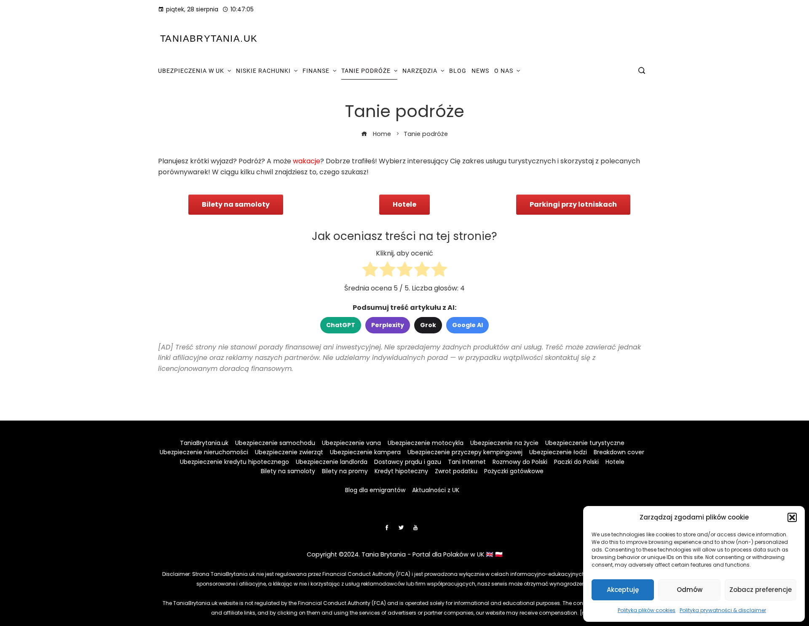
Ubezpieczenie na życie (504, 443)
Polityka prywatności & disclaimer (723, 610)
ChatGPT (340, 325)
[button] (792, 517)
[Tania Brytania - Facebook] (387, 527)
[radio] (370, 270)
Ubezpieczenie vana (351, 443)
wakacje (306, 161)
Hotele (614, 462)
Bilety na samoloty (288, 471)
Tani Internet (467, 462)
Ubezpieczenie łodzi (558, 452)
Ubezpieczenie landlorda (331, 462)
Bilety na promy (345, 471)
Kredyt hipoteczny (401, 471)
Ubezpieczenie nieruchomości (204, 452)
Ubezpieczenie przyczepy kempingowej (464, 452)
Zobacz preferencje (760, 589)
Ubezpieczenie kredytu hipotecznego (234, 462)
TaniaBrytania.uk (208, 38)
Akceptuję (623, 589)
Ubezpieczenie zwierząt (289, 452)
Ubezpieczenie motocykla (425, 443)
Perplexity (387, 325)
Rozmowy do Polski (520, 462)
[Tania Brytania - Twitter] (401, 527)
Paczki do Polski (576, 462)
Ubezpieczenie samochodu (275, 443)
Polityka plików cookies (646, 610)
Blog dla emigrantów (375, 490)
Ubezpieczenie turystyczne (584, 443)
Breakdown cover (619, 452)
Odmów (689, 589)
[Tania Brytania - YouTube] (415, 527)
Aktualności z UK (435, 490)
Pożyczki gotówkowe (514, 471)
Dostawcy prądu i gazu (407, 462)
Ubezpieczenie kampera (365, 452)
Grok (428, 325)
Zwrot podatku (456, 471)
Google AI (467, 325)
